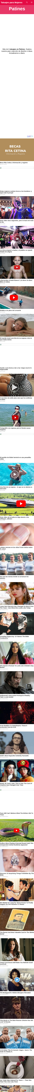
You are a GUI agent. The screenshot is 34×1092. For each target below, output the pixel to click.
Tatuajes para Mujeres (11, 2)
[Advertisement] (17, 31)
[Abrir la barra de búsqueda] (27, 2)
